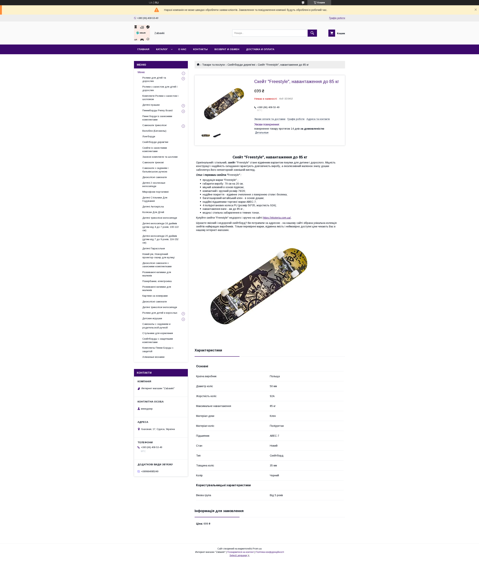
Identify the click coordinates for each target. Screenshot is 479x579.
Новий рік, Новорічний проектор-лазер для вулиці (158, 256)
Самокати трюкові (153, 162)
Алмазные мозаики (153, 357)
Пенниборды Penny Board (157, 110)
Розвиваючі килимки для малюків (156, 274)
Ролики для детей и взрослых (159, 312)
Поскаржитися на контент (240, 552)
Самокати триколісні (154, 125)
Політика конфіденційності (270, 552)
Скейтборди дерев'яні (241, 64)
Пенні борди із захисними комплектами (157, 118)
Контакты (200, 49)
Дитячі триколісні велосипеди (159, 217)
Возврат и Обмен (226, 49)
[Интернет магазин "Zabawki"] (142, 39)
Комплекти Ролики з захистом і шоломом (160, 97)
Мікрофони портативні (155, 191)
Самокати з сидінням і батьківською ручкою (155, 170)
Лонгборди (148, 136)
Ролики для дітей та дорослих (154, 79)
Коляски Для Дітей (153, 212)
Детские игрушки (152, 318)
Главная (143, 49)
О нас (182, 49)
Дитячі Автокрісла (153, 206)
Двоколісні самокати (154, 177)
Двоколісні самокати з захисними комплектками (157, 265)
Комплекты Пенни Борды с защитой (157, 349)
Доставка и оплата (260, 49)
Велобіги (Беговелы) (154, 130)
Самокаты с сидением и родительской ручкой (156, 326)
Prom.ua (257, 548)
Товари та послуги (213, 64)
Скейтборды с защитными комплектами (157, 340)
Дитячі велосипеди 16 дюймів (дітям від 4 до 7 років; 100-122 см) (160, 227)
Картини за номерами (155, 295)
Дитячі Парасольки (153, 248)
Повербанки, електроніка (157, 281)
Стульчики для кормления (157, 333)
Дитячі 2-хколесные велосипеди (153, 184)
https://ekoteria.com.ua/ (277, 217)
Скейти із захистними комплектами (154, 149)
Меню (141, 72)
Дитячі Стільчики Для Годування (154, 199)
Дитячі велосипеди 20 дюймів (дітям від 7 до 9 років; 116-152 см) (160, 239)
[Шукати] (312, 33)
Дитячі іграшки (151, 104)
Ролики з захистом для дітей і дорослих (159, 88)
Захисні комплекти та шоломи (160, 156)
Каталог (162, 49)
